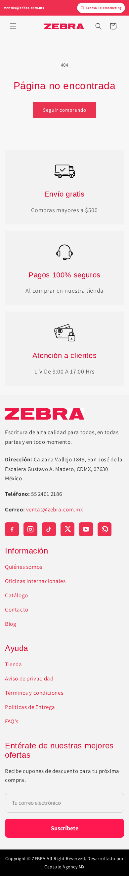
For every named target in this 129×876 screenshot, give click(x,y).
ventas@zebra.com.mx (24, 8)
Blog (10, 623)
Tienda (13, 664)
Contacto (16, 609)
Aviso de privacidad (29, 678)
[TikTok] (49, 529)
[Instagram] (30, 529)
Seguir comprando (64, 110)
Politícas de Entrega (30, 707)
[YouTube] (86, 529)
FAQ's (12, 721)
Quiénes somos (23, 566)
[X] (67, 529)
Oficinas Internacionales (35, 581)
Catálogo (16, 595)
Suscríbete (64, 828)
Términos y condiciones (34, 692)
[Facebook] (12, 529)
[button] (13, 26)
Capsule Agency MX (64, 867)
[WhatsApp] (104, 529)
